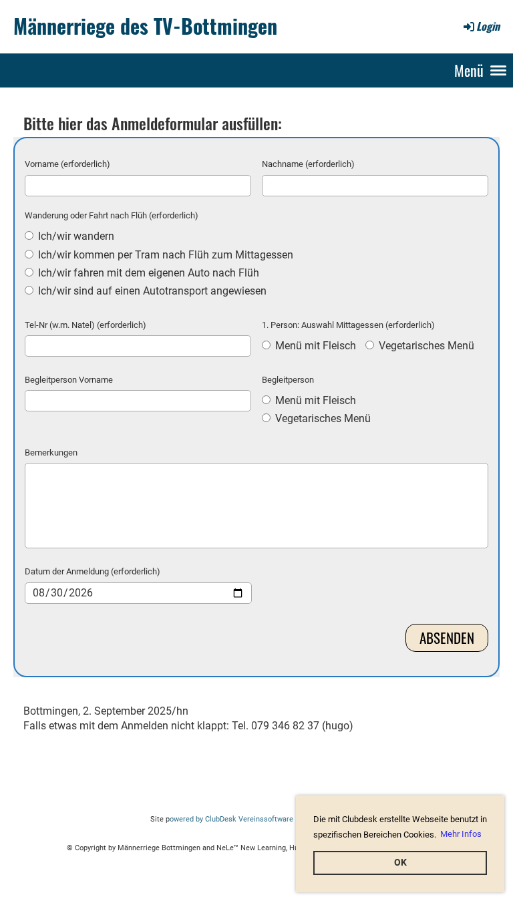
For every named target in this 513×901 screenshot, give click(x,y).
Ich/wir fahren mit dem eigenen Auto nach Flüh (147, 272)
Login (488, 26)
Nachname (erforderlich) (308, 164)
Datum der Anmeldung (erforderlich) (92, 571)
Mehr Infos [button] (461, 834)
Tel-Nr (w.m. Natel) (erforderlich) (85, 325)
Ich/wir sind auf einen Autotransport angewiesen (151, 291)
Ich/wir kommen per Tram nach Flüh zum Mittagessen (164, 254)
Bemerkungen (51, 452)
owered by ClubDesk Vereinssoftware (231, 819)
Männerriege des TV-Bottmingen (145, 26)
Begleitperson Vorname (69, 380)
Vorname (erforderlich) (67, 164)
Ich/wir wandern (74, 236)
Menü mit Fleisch (314, 345)
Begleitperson (288, 380)
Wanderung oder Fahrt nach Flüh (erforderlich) (111, 215)
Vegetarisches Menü (425, 345)
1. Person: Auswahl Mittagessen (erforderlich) (348, 325)
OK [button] (400, 862)
